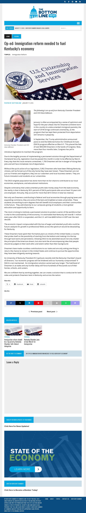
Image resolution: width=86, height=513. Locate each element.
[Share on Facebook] (11, 303)
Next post (51, 311)
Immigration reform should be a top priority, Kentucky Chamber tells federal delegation (13, 342)
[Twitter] (65, 1)
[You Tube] (76, 1)
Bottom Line (16, 103)
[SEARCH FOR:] (70, 28)
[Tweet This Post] (20, 303)
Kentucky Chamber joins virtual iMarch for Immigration (32, 341)
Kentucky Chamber (76, 499)
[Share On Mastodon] (75, 303)
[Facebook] (68, 1)
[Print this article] (56, 303)
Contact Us (65, 499)
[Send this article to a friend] (47, 303)
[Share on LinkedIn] (29, 303)
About (52, 499)
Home (46, 499)
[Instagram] (72, 1)
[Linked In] (80, 1)
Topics (58, 499)
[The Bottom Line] (43, 12)
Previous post (36, 311)
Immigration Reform (19, 54)
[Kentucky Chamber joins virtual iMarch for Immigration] (33, 334)
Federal (7, 337)
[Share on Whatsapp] (65, 303)
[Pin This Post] (38, 303)
